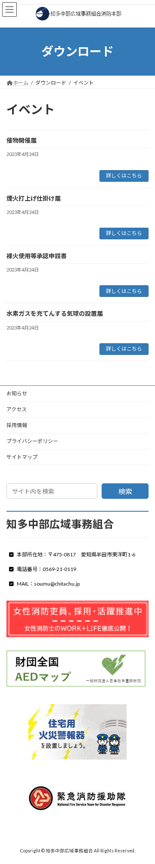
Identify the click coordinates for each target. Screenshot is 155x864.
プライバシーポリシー (32, 441)
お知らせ (16, 393)
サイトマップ (21, 457)
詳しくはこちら (124, 175)
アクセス (16, 409)
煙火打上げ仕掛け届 (33, 198)
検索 (125, 491)
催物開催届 (21, 140)
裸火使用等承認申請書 (36, 256)
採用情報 (16, 425)
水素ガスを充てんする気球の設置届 (54, 313)
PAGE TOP (143, 829)
